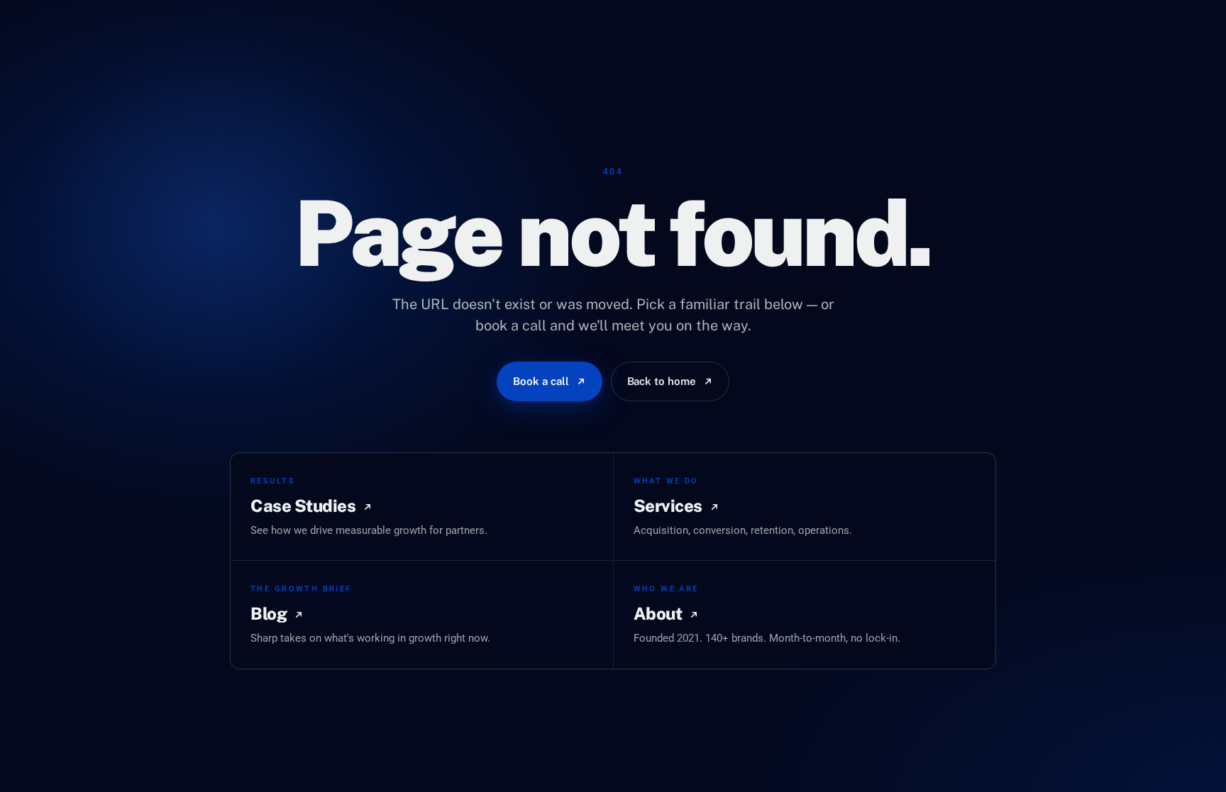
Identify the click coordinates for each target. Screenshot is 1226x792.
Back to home (661, 381)
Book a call (540, 381)
